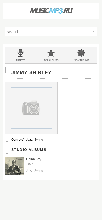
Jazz (29, 140)
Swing (38, 140)
